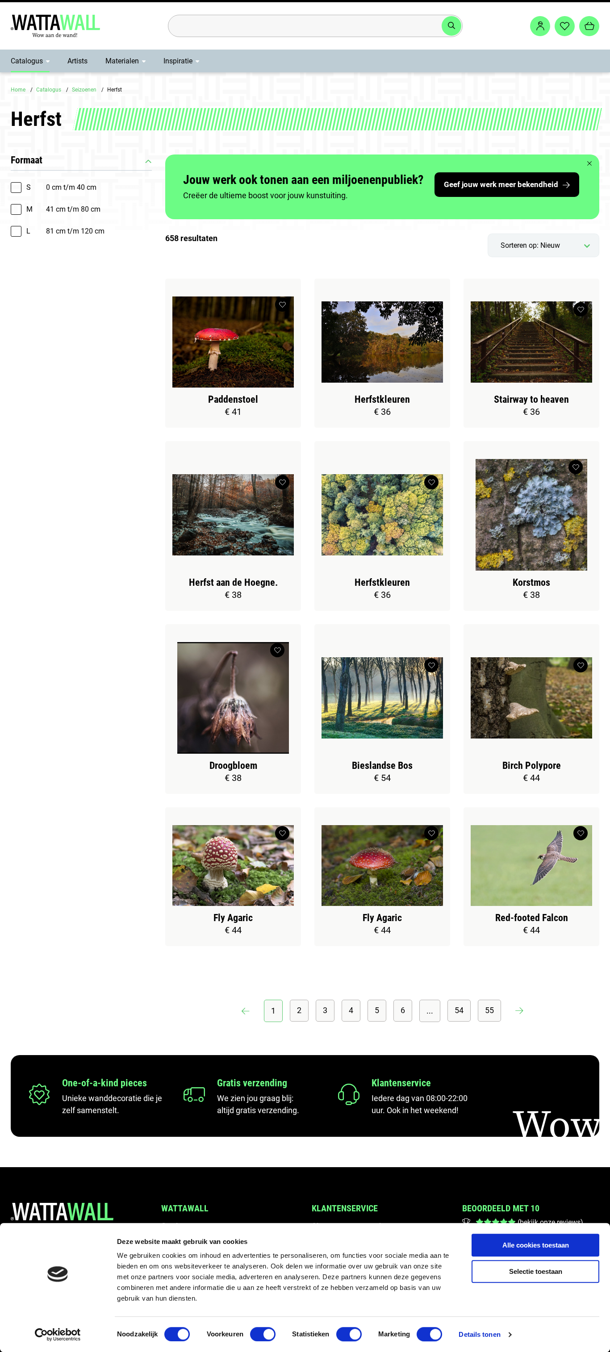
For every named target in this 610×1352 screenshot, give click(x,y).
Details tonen (479, 1334)
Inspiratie (177, 61)
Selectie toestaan (535, 1271)
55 (489, 1010)
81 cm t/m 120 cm (65, 231)
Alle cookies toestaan (535, 1245)
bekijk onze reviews (550, 1222)
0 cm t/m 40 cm (61, 187)
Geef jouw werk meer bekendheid (501, 184)
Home (18, 90)
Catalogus (27, 61)
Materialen (122, 61)
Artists (77, 61)
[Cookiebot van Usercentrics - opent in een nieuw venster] (58, 1334)
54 (459, 1010)
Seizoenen (84, 90)
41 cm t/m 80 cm (63, 209)
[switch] (263, 1334)
